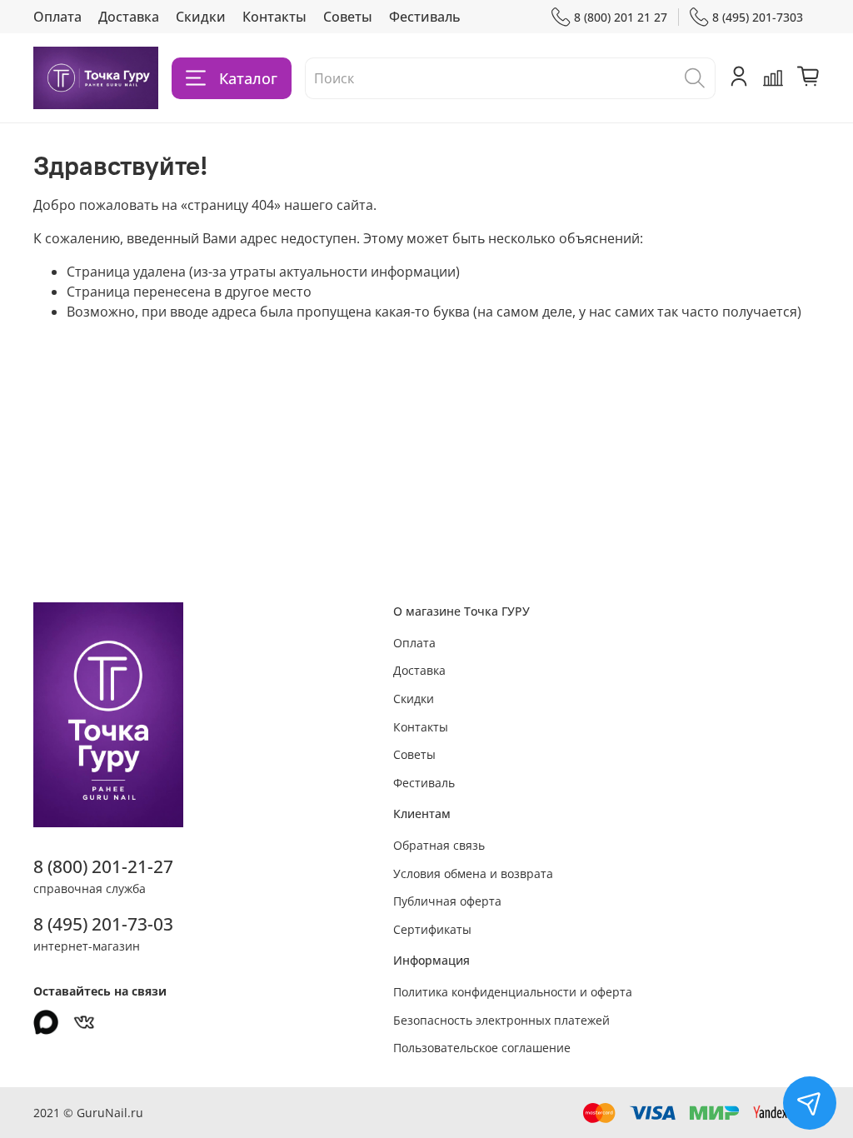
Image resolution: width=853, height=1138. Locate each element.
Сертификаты (432, 929)
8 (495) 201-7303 (757, 17)
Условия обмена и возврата (473, 873)
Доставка (128, 16)
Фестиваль (425, 16)
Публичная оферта (447, 901)
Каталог (248, 78)
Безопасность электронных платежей (501, 1020)
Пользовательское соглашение (482, 1048)
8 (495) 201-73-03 (103, 924)
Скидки (201, 16)
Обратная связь (439, 845)
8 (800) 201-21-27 (103, 866)
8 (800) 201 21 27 (620, 17)
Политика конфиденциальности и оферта (512, 992)
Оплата (57, 16)
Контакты (274, 16)
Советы (347, 16)
